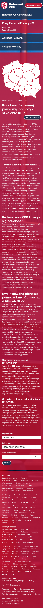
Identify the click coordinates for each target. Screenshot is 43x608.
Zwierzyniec (29, 520)
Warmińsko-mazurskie (9, 480)
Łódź (12, 523)
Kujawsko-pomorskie (23, 483)
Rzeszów (33, 515)
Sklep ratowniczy (11, 46)
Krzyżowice (15, 505)
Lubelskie (19, 488)
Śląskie (4, 491)
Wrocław (5, 520)
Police (33, 513)
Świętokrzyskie (7, 488)
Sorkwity (5, 518)
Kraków (4, 505)
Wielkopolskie (7, 483)
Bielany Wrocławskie (31, 495)
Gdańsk (24, 497)
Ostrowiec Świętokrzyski (22, 510)
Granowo (5, 500)
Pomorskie (24, 478)
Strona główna (7, 100)
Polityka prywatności (10, 594)
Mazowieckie (6, 486)
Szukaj (6, 463)
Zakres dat (6, 443)
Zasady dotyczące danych (24, 589)
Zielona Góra (16, 520)
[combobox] (21, 437)
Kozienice (24, 502)
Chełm (16, 497)
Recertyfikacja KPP (9, 30)
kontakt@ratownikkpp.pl (11, 603)
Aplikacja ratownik (9, 578)
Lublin (34, 505)
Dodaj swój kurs (33, 5)
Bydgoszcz (6, 497)
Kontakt (38, 594)
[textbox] (21, 437)
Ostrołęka (5, 513)
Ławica (4, 523)
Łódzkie (31, 486)
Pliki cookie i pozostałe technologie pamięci (18, 592)
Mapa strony (26, 594)
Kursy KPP (6, 27)
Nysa (16, 507)
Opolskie (30, 488)
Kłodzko (25, 505)
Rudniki (23, 515)
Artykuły (30, 581)
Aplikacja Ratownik (12, 38)
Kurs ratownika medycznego (13, 581)
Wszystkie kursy (32, 117)
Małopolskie (15, 491)
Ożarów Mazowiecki (20, 513)
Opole (32, 507)
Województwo (7, 433)
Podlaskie (24, 480)
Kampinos (36, 500)
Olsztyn (24, 507)
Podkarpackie (28, 491)
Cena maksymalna (9, 453)
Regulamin (6, 589)
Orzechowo (6, 510)
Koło (33, 502)
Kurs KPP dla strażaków (11, 585)
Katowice (5, 502)
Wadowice (25, 518)
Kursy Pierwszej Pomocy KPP (18, 23)
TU (38, 164)
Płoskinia (14, 515)
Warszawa (36, 518)
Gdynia (33, 497)
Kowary (14, 502)
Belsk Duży (6, 495)
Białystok (17, 495)
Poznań (4, 515)
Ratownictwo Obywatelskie (17, 14)
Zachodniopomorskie (9, 478)
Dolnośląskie (19, 486)
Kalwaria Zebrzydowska (20, 500)
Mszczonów (6, 507)
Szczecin (15, 518)
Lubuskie (35, 480)
